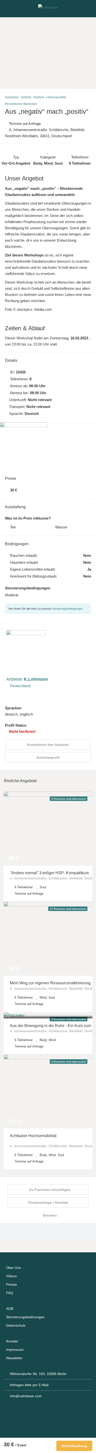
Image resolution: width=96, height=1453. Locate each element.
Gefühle (26, 97)
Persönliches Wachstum (21, 104)
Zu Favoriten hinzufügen (49, 1190)
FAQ (9, 1293)
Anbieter (27, 679)
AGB (9, 1309)
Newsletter (14, 1358)
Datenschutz (16, 1325)
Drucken (49, 1215)
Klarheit (38, 97)
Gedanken (12, 97)
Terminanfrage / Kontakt (48, 1202)
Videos (11, 1276)
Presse (11, 1284)
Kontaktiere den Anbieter (48, 745)
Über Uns (13, 1268)
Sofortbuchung (74, 1446)
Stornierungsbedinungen (25, 1317)
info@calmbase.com (26, 1396)
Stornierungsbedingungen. (67, 608)
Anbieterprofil (48, 757)
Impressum (15, 1350)
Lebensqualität (56, 97)
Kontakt (12, 1341)
